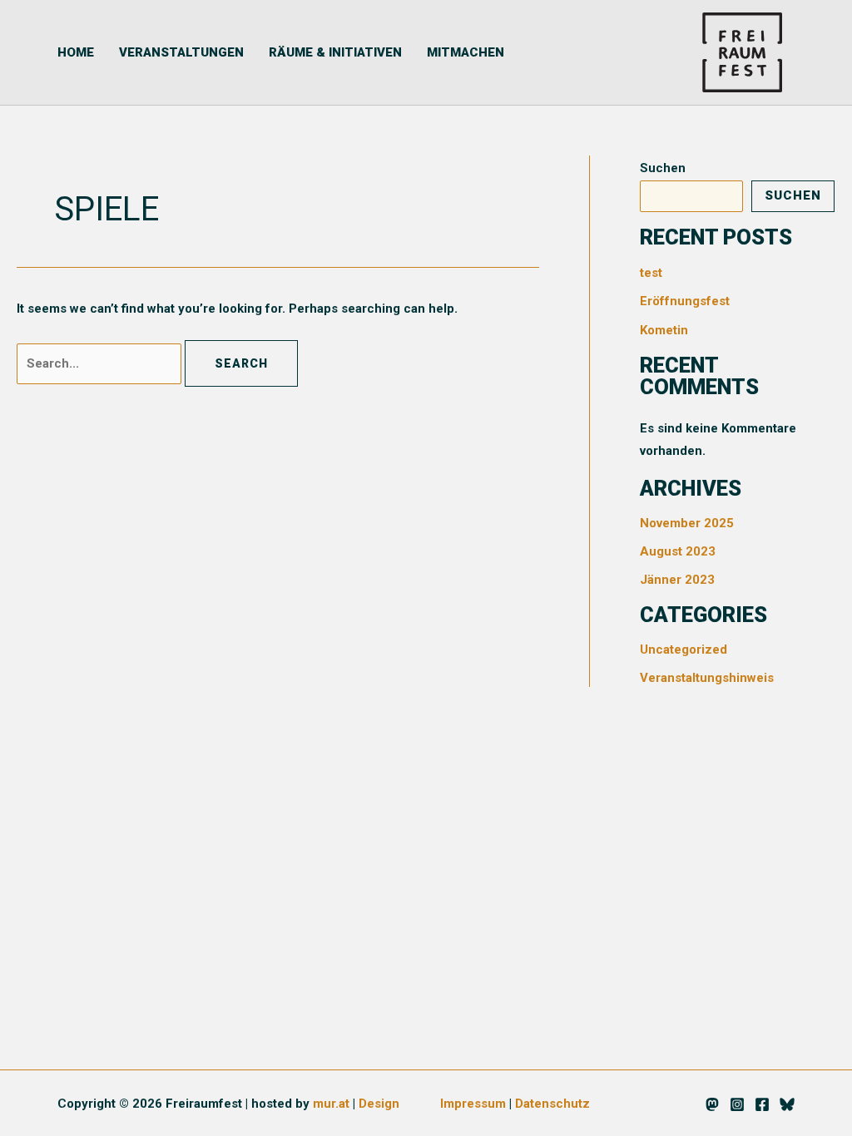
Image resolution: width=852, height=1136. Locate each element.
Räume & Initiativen (335, 52)
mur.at (331, 1103)
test (651, 272)
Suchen (663, 168)
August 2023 (678, 551)
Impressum (473, 1103)
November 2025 (687, 523)
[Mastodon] (712, 1104)
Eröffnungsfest (685, 301)
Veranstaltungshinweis (707, 677)
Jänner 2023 (677, 579)
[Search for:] (101, 363)
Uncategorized (683, 649)
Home (75, 52)
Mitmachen (465, 52)
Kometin (664, 330)
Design (379, 1103)
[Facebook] (762, 1104)
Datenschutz (552, 1103)
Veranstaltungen (181, 52)
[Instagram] (737, 1104)
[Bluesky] (787, 1104)
